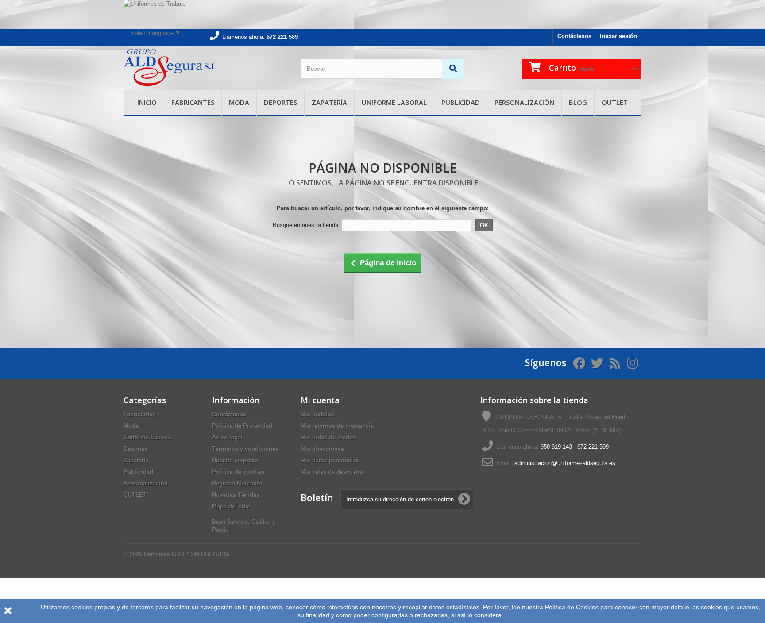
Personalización (524, 102)
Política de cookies (238, 472)
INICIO (147, 102)
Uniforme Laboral (394, 102)
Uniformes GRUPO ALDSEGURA (186, 554)
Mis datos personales (330, 460)
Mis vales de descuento (333, 472)
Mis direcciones (322, 449)
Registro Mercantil (237, 483)
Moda (239, 102)
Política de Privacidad (242, 426)
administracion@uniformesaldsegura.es (564, 463)
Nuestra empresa (235, 460)
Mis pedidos (317, 414)
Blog (578, 102)
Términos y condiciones (245, 449)
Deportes (280, 102)
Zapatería (329, 102)
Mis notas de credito (328, 437)
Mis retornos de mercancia (337, 426)
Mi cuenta (320, 400)
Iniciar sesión (618, 36)
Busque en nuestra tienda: (306, 225)
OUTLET (615, 102)
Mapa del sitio (231, 506)
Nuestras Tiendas (235, 495)
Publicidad (460, 102)
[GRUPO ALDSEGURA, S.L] (205, 68)
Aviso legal (227, 437)
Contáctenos (574, 36)
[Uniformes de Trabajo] (382, 14)
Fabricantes (192, 102)
